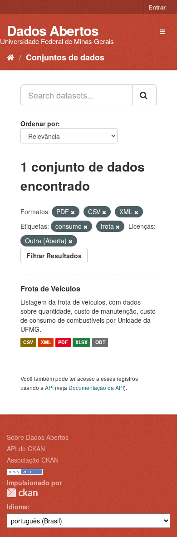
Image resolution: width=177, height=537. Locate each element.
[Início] (11, 57)
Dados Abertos (52, 30)
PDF (63, 342)
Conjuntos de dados (65, 57)
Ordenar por (39, 123)
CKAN (22, 493)
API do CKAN (26, 448)
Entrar (157, 7)
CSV (28, 342)
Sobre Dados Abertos (38, 437)
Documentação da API (96, 387)
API (49, 387)
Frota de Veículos (50, 288)
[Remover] (73, 212)
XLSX (81, 342)
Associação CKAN (33, 459)
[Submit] (144, 94)
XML (46, 342)
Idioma (17, 506)
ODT (100, 342)
